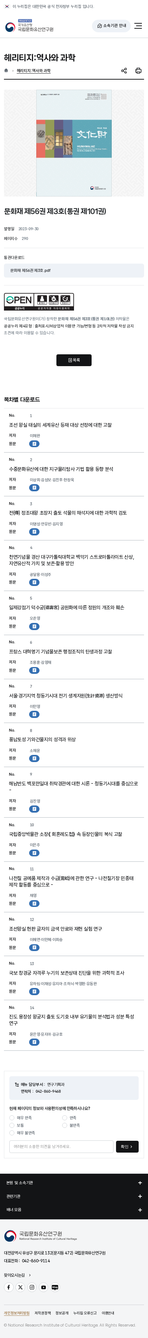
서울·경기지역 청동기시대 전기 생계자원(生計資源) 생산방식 (65, 696)
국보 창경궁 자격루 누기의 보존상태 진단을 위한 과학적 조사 (66, 973)
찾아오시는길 (14, 1275)
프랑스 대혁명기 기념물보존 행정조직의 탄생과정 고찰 (60, 651)
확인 (125, 1146)
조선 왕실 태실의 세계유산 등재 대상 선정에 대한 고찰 (60, 425)
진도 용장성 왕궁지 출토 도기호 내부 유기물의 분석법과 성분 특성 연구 (71, 1020)
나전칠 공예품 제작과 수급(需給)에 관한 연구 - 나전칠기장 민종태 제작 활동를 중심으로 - (71, 881)
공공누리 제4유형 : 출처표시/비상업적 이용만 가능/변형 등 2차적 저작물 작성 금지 (69, 325)
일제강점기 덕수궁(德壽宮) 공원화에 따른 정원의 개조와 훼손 (66, 607)
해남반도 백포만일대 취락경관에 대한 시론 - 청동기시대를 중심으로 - (73, 787)
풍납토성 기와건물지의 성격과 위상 (42, 739)
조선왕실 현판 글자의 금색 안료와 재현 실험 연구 (55, 929)
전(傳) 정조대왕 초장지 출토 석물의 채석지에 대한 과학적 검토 (68, 513)
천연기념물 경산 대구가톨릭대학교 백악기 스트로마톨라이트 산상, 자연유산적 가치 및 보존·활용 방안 (71, 560)
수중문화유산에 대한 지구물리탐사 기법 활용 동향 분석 (61, 469)
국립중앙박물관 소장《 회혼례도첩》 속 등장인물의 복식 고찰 (65, 834)
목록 (76, 360)
